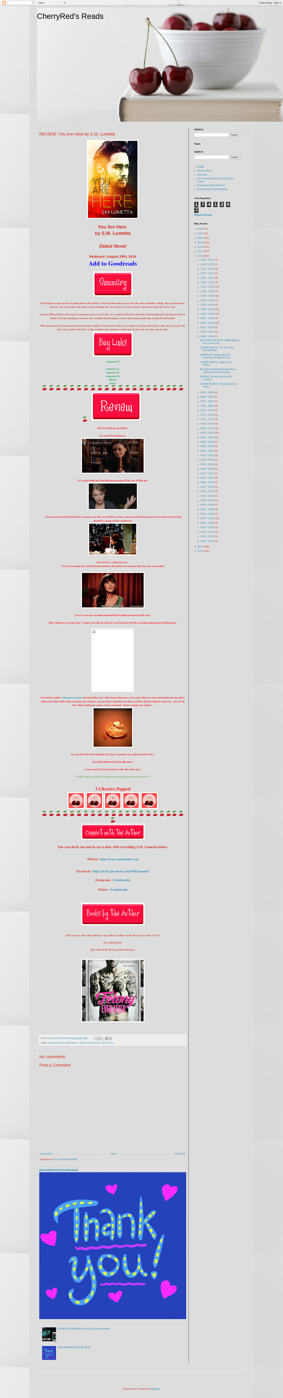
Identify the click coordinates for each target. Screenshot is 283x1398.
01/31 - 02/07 (207, 523)
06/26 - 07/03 (207, 428)
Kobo (113, 383)
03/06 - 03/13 (207, 500)
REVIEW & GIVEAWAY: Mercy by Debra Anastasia (84, 1328)
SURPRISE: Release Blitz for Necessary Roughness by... (215, 356)
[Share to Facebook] (107, 1038)
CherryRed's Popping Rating (212, 189)
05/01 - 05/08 (207, 464)
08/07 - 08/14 (207, 401)
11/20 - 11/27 (207, 282)
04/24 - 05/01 (207, 468)
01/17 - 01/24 (207, 532)
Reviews (97, 1043)
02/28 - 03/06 (207, 504)
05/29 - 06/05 (207, 446)
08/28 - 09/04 (207, 336)
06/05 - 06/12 (207, 442)
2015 (201, 546)
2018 (201, 247)
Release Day (86, 1043)
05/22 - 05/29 (207, 451)
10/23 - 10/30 (207, 300)
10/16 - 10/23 (207, 305)
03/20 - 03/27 (207, 491)
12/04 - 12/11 (207, 273)
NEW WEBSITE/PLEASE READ (58, 1170)
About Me (202, 174)
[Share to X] (103, 1038)
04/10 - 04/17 (207, 478)
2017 (201, 251)
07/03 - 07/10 (207, 423)
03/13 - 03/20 (207, 496)
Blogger (156, 1389)
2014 (201, 551)
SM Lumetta (107, 1043)
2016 (201, 256)
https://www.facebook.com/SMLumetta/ (121, 871)
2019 (201, 242)
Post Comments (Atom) (66, 1159)
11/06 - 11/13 (207, 291)
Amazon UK (113, 376)
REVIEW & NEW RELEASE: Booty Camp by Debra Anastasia (218, 370)
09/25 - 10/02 (207, 318)
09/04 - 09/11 (207, 331)
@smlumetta (121, 879)
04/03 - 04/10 (207, 482)
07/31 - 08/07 (207, 406)
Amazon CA (113, 369)
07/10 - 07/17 (207, 419)
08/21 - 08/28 (207, 392)
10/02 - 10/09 (207, 314)
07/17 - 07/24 (207, 415)
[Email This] (96, 1038)
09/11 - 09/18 (207, 327)
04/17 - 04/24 (207, 473)
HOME (200, 167)
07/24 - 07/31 (207, 410)
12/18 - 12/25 (207, 264)
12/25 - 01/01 (207, 259)
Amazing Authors (56, 1043)
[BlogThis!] (99, 1038)
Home (113, 1153)
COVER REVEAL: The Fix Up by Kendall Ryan (217, 349)
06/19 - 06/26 (207, 432)
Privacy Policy (204, 170)
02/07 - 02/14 (207, 518)
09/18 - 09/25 (207, 323)
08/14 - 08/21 (207, 396)
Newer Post (46, 1153)
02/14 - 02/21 (207, 514)
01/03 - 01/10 (207, 541)
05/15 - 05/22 (207, 455)
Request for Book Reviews (211, 185)
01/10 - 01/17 (207, 536)
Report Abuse (203, 214)
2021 (201, 233)
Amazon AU (113, 372)
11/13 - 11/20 (207, 286)
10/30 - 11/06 (207, 295)
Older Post (179, 1153)
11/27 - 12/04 (207, 278)
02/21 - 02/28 (207, 509)
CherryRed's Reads (70, 16)
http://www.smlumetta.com (119, 859)
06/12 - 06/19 (207, 437)
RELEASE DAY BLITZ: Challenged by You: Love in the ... (219, 341)
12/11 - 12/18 (207, 269)
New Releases (72, 1043)
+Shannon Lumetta (72, 697)
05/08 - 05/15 (207, 459)
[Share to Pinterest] (110, 1038)
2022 (201, 228)
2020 (201, 238)
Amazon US (112, 361)
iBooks (112, 379)
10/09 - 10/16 (207, 309)
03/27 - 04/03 (207, 487)
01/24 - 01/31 (207, 527)
